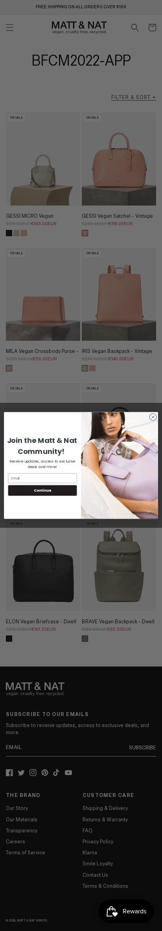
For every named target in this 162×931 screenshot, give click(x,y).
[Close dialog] (152, 417)
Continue (42, 490)
